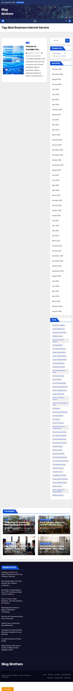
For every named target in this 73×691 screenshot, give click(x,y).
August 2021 (56, 215)
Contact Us (50, 678)
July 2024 (55, 89)
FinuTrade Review (58, 376)
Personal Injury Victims (59, 432)
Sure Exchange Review (60, 457)
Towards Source (57, 472)
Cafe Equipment (57, 345)
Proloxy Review (57, 450)
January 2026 (56, 69)
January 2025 (56, 84)
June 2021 (55, 225)
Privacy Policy (59, 678)
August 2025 (56, 79)
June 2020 (55, 286)
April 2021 (55, 236)
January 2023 (56, 145)
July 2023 (55, 119)
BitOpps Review (57, 336)
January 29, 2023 (34, 53)
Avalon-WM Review (58, 329)
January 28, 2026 (11, 528)
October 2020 (56, 266)
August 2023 (56, 114)
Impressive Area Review (60, 412)
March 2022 (56, 195)
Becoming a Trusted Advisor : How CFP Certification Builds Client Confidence (11, 592)
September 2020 (58, 271)
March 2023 (56, 135)
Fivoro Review (57, 379)
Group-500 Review (58, 394)
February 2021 (57, 246)
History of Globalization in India (60, 404)
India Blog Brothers (26, 552)
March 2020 (56, 301)
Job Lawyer (56, 419)
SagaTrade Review (58, 453)
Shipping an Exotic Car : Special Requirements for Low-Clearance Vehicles (12, 574)
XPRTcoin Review (58, 495)
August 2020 (56, 276)
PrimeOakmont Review (60, 443)
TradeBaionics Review (59, 475)
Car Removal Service (59, 349)
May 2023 (55, 125)
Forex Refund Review (59, 383)
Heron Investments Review (58, 398)
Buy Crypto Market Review (58, 340)
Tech (27, 42)
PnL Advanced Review (59, 435)
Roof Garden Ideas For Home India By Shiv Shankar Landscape (52, 524)
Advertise (57, 674)
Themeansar (4, 677)
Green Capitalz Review (60, 390)
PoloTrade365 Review (59, 439)
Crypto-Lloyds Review (59, 356)
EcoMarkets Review (59, 367)
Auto (6, 519)
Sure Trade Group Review (60, 461)
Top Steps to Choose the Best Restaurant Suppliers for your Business (11, 632)
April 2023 (55, 130)
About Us (50, 674)
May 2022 (55, 185)
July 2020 (55, 281)
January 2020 (56, 311)
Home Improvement (45, 519)
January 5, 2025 (47, 552)
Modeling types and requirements (59, 427)
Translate (63, 56)
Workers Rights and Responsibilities (59, 490)
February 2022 (57, 200)
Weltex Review (57, 486)
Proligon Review (57, 446)
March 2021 (56, 241)
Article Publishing (66, 674)
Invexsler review (58, 416)
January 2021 (56, 251)
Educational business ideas (59, 371)
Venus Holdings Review (60, 482)
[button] (66, 21)
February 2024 (57, 109)
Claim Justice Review (59, 352)
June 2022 (55, 180)
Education (8, 543)
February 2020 (57, 306)
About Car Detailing (58, 325)
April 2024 (55, 104)
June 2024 (55, 94)
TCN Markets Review (59, 464)
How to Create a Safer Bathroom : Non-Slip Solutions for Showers (52, 548)
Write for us (67, 678)
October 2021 (56, 210)
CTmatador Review (58, 363)
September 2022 (58, 165)
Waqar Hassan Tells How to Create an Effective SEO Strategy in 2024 (11, 648)
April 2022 (55, 190)
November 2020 (57, 261)
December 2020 (57, 256)
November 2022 (57, 155)
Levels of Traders (58, 423)
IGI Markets (56, 408)
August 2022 (56, 170)
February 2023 (57, 140)
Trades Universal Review (60, 479)
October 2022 (56, 160)
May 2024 (55, 99)
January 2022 (56, 205)
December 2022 (57, 150)
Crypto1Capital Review (59, 359)
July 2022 (55, 175)
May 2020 (55, 291)
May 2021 (55, 230)
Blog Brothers (12, 664)
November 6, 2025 (47, 528)
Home (44, 674)
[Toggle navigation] (34, 21)
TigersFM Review (58, 468)
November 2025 (57, 74)
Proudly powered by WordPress (10, 675)
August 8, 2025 (11, 552)
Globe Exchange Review (60, 387)
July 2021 (55, 220)
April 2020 (55, 296)
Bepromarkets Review (59, 332)
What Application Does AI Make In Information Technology (10, 610)
